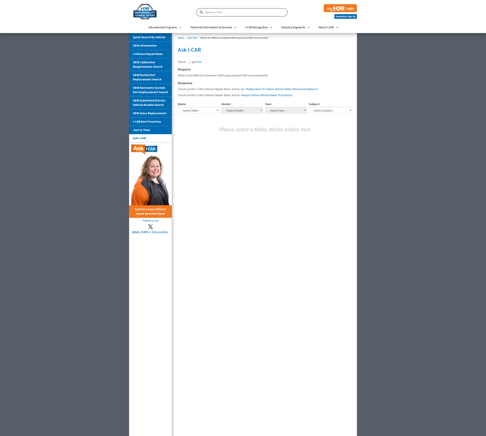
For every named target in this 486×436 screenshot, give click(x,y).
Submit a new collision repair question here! (150, 211)
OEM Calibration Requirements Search (148, 64)
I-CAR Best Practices (147, 122)
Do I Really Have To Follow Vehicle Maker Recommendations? (279, 89)
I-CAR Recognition (256, 27)
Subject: (314, 104)
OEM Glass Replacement (149, 113)
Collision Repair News (148, 54)
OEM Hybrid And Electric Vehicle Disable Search (149, 102)
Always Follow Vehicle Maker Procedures (267, 95)
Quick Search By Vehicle (149, 37)
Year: (268, 104)
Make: (182, 104)
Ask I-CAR (139, 138)
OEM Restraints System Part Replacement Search (150, 90)
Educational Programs (163, 27)
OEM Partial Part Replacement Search (147, 77)
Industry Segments (293, 27)
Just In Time (141, 130)
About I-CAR (326, 27)
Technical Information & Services (211, 27)
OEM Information (145, 46)
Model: (226, 104)
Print (198, 62)
